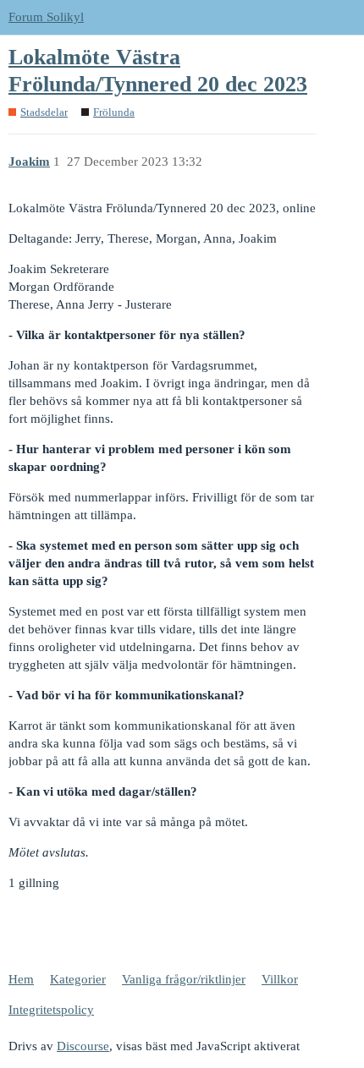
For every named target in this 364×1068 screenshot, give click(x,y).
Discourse (83, 1046)
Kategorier (78, 979)
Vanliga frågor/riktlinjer (183, 979)
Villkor (280, 979)
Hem (21, 979)
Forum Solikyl (46, 17)
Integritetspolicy (51, 1009)
